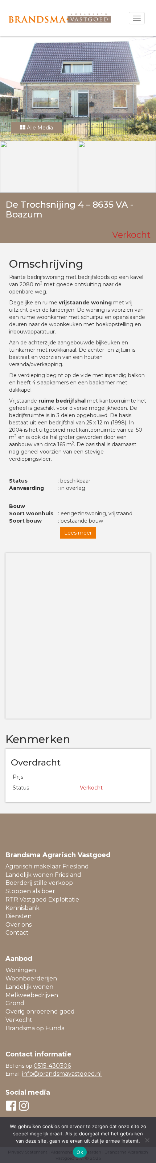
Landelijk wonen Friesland (43, 874)
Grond (14, 1003)
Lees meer (78, 532)
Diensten (18, 916)
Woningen (20, 970)
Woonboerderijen (31, 978)
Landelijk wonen (29, 986)
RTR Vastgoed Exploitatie (42, 899)
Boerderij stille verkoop (39, 882)
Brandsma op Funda (35, 1028)
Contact (17, 932)
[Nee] (147, 1140)
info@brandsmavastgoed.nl (62, 1073)
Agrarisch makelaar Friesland (47, 866)
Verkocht (18, 1019)
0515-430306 (52, 1065)
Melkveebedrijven (31, 995)
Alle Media (39, 127)
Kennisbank (22, 907)
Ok (80, 1152)
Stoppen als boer (30, 891)
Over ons (18, 924)
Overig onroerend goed (40, 1011)
